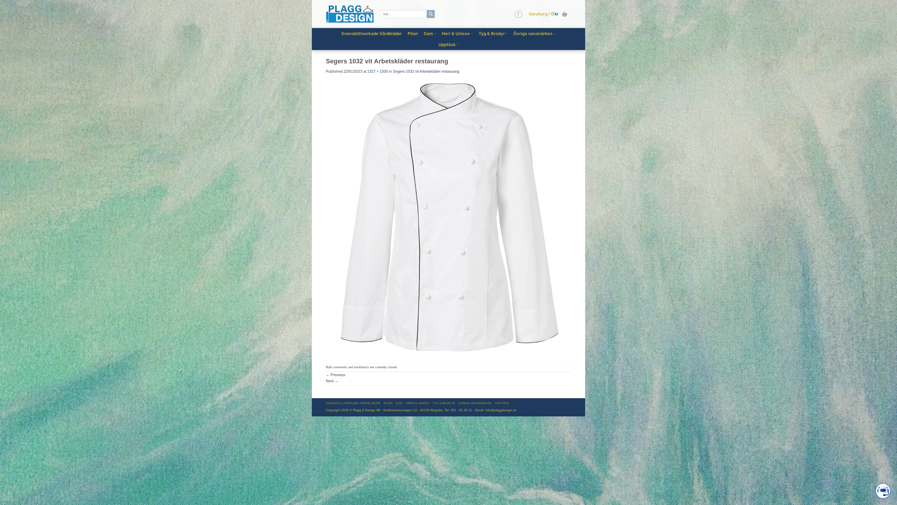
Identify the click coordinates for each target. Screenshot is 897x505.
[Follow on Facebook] (518, 14)
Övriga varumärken (532, 33)
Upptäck (447, 44)
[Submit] (431, 14)
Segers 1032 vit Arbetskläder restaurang (426, 71)
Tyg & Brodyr (492, 33)
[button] (548, 14)
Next (332, 381)
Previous (335, 375)
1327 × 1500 (377, 71)
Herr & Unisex (456, 33)
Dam (428, 33)
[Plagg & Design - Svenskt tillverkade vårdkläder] (350, 14)
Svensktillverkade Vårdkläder (371, 33)
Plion (413, 33)
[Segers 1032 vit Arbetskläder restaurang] (448, 219)
